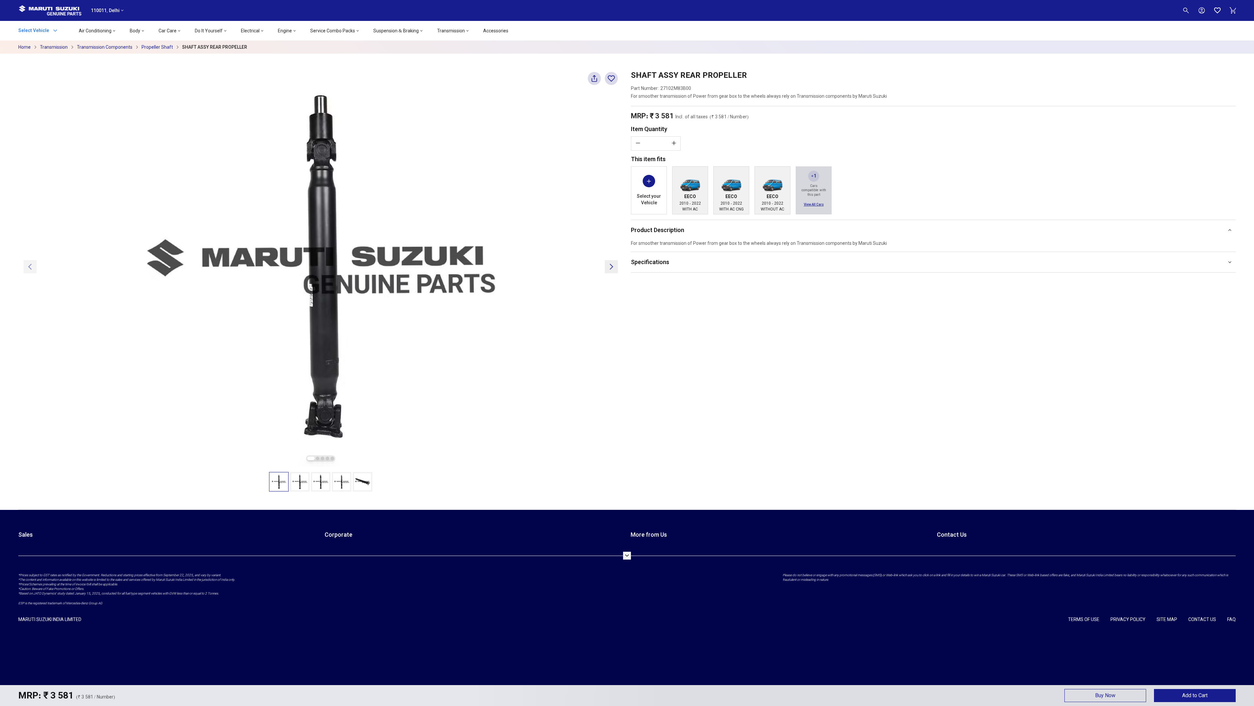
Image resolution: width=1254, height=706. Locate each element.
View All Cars (814, 204)
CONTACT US (1202, 619)
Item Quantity (649, 129)
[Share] (594, 81)
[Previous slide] (30, 266)
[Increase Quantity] (674, 143)
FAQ (1231, 619)
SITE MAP (1167, 619)
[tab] (310, 458)
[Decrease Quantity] (638, 143)
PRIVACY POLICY (1127, 619)
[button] (279, 482)
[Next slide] (611, 266)
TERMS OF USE (1083, 619)
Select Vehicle (34, 30)
